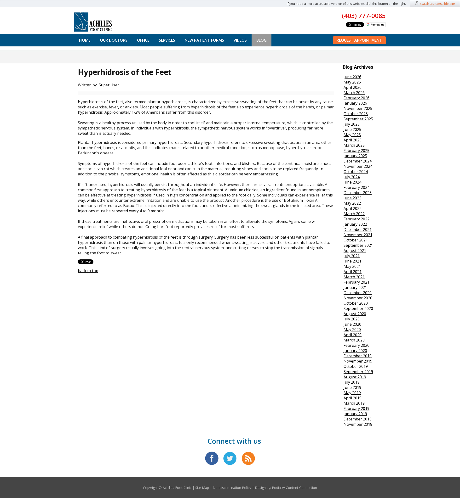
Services (167, 40)
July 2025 (352, 124)
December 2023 (358, 192)
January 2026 (355, 103)
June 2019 (352, 387)
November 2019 (358, 361)
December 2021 (358, 229)
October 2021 (356, 240)
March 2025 (354, 145)
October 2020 (356, 303)
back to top (88, 270)
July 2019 (352, 382)
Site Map (202, 487)
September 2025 (358, 119)
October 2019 (356, 366)
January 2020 (355, 350)
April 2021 (353, 271)
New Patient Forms (204, 40)
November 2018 (358, 424)
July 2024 (352, 176)
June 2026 (352, 76)
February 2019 (356, 408)
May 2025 (352, 134)
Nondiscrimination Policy (232, 487)
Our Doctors (113, 40)
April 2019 (353, 398)
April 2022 (353, 208)
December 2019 (358, 355)
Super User (109, 85)
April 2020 (353, 334)
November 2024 (358, 166)
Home (84, 40)
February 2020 (356, 345)
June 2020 (352, 324)
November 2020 (358, 298)
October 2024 (356, 171)
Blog (261, 40)
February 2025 (356, 150)
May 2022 (352, 203)
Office (143, 40)
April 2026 (353, 87)
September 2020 (358, 308)
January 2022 (355, 224)
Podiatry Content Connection (294, 487)
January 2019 (355, 413)
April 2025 (353, 140)
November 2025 (358, 108)
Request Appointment (359, 40)
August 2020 (355, 313)
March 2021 (354, 277)
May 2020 (352, 329)
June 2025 (352, 129)
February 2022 (356, 219)
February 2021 (356, 282)
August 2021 (355, 250)
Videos (240, 40)
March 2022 (354, 213)
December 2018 (358, 419)
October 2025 (356, 113)
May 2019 (352, 392)
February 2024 (356, 187)
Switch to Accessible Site (437, 3)
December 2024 (358, 161)
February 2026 (356, 98)
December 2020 (358, 292)
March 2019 (354, 403)
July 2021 (352, 255)
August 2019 (355, 377)
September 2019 (358, 371)
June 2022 (352, 198)
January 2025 (355, 155)
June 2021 (352, 261)
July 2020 (352, 319)
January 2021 (355, 287)
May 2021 (352, 266)
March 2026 (354, 92)
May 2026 (352, 82)
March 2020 (354, 340)
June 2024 (352, 182)
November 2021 (358, 234)
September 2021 (358, 245)
